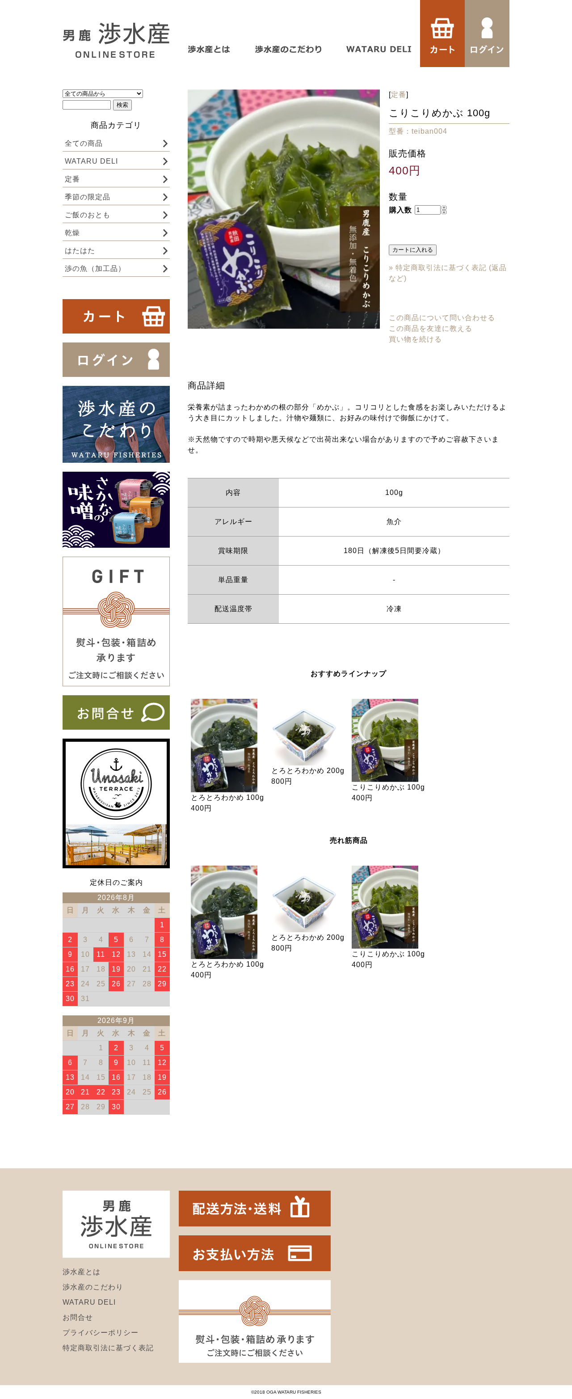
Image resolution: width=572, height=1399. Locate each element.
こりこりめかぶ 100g (388, 787)
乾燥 (72, 233)
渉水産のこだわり (93, 1287)
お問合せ (78, 1317)
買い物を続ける (415, 339)
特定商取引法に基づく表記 (108, 1348)
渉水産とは (82, 1272)
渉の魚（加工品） (95, 268)
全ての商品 (84, 143)
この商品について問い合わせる (442, 317)
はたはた (80, 250)
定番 (72, 179)
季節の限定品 (87, 197)
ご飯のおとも (87, 215)
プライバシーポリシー (101, 1332)
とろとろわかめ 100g (227, 797)
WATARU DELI (91, 161)
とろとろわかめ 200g (308, 770)
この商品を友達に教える (430, 328)
